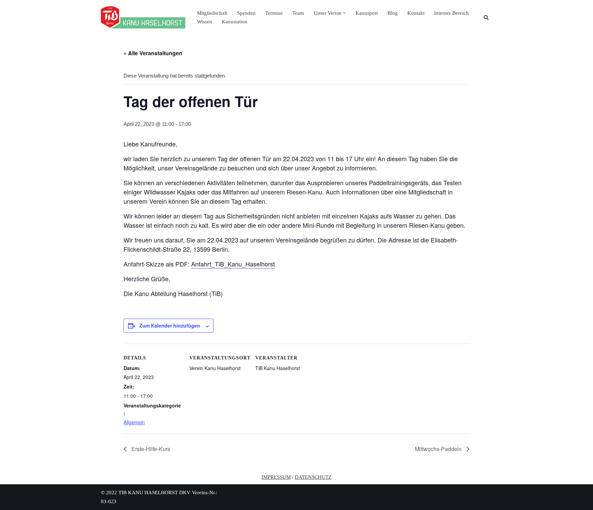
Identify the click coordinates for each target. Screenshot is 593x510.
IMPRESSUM (276, 477)
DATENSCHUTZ (313, 477)
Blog (392, 13)
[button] (344, 13)
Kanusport (367, 13)
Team (298, 13)
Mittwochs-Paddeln (439, 449)
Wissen (204, 21)
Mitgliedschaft (212, 13)
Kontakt (416, 13)
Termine (274, 13)
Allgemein (134, 422)
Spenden (246, 13)
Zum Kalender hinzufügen (169, 325)
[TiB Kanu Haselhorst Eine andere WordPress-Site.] (143, 17)
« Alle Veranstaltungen (153, 53)
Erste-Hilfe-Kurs (150, 449)
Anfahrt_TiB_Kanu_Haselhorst (233, 263)
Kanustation (234, 21)
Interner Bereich (451, 13)
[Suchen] (486, 17)
